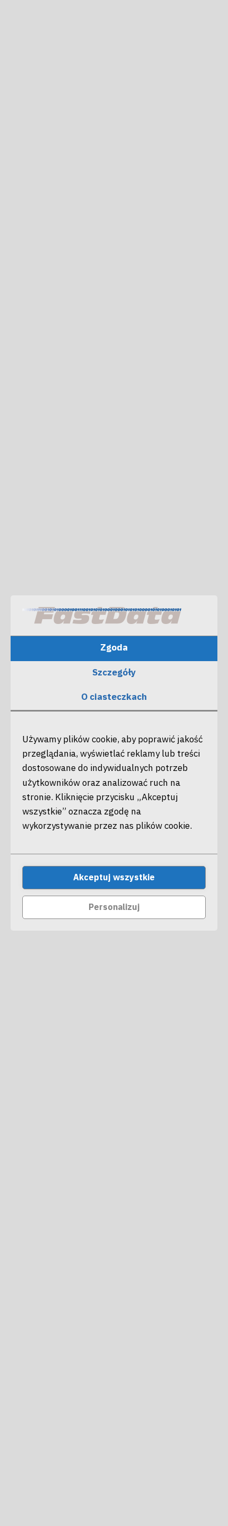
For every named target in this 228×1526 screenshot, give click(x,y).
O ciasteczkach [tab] (114, 697)
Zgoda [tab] (114, 647)
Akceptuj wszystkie (114, 877)
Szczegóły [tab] (114, 672)
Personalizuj (114, 906)
